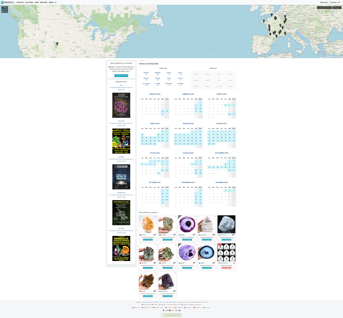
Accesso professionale (183, 302)
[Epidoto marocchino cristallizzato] (148, 252)
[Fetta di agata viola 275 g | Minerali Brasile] (187, 224)
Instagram (163, 304)
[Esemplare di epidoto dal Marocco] (167, 224)
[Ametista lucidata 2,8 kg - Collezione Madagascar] (207, 224)
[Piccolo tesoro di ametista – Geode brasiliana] (167, 280)
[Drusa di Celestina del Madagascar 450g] (226, 224)
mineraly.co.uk (147, 307)
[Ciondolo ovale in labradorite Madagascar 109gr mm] (226, 252)
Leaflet (326, 57)
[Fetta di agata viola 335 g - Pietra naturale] (187, 252)
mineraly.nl (188, 307)
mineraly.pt (198, 307)
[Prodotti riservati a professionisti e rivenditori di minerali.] (234, 263)
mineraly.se (207, 307)
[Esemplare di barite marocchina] (148, 280)
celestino (223, 235)
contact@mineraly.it (183, 304)
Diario (142, 60)
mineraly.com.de (158, 307)
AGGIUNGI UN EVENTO (121, 75)
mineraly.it (169, 307)
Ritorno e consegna (171, 302)
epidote (163, 235)
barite (143, 235)
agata (182, 235)
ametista (203, 235)
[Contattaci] (55, 2)
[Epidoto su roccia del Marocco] (167, 252)
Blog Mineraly (146, 304)
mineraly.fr (137, 307)
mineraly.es (179, 307)
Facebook (155, 304)
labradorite (224, 263)
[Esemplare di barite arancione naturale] (148, 224)
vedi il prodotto (148, 239)
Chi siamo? (162, 302)
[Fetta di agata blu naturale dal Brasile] (207, 252)
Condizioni (138, 302)
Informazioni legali (146, 302)
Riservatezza (155, 302)
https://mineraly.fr (196, 304)
